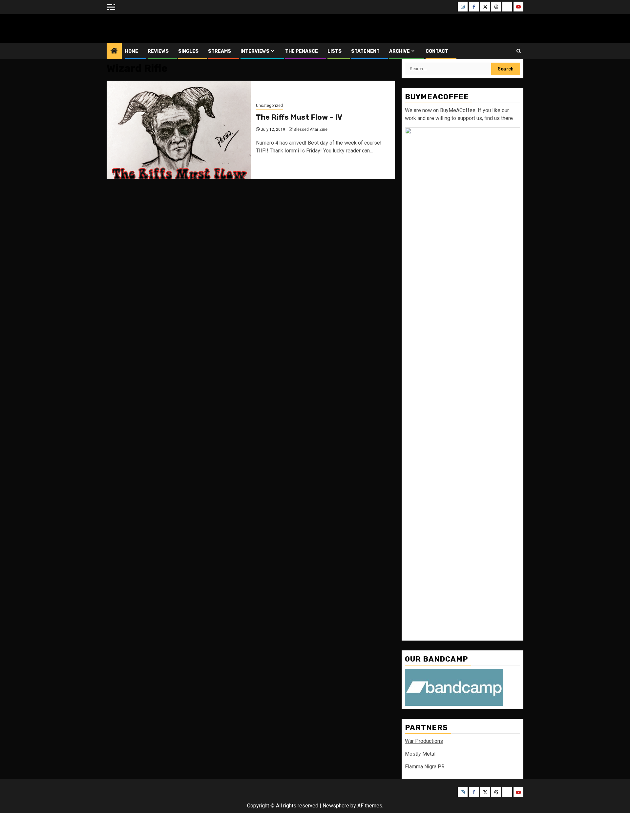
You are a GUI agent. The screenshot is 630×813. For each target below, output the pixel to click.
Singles (188, 51)
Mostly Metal (420, 754)
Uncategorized (269, 105)
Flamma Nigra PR (425, 766)
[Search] (518, 51)
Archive (399, 51)
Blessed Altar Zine (150, 28)
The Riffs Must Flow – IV (299, 117)
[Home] (114, 51)
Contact (437, 51)
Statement (365, 51)
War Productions (424, 741)
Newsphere (336, 806)
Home (131, 51)
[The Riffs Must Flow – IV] (179, 130)
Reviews (158, 51)
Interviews (255, 51)
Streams (219, 51)
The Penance (301, 51)
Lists (334, 51)
